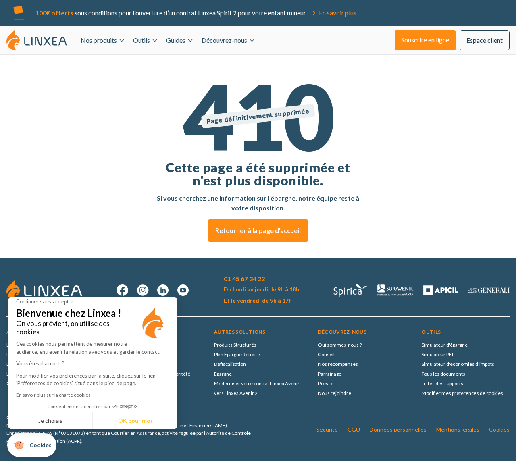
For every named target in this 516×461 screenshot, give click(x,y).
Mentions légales (457, 429)
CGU (353, 429)
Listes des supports (442, 383)
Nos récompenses (338, 364)
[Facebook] (123, 290)
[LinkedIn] (163, 290)
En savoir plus (337, 13)
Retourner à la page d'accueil (258, 230)
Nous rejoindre (334, 393)
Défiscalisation (230, 364)
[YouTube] (183, 290)
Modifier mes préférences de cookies (462, 393)
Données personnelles (398, 429)
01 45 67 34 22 (244, 278)
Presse (325, 383)
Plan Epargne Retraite (237, 354)
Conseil (326, 354)
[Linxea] (36, 40)
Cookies (499, 429)
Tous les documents (443, 374)
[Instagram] (143, 290)
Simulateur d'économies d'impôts (458, 364)
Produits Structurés (235, 345)
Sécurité (327, 429)
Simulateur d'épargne (445, 345)
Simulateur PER (438, 354)
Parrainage (329, 374)
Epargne (223, 374)
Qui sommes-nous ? (340, 345)
